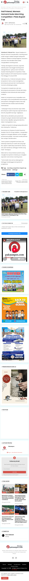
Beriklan (24, 564)
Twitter (17, 174)
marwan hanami (6, 170)
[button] (27, 2)
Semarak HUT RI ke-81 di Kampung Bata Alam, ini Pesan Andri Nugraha (7, 519)
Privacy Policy (14, 566)
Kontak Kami (17, 564)
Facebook (11, 174)
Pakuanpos (11, 446)
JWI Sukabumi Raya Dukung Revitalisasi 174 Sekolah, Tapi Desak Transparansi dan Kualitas (20, 498)
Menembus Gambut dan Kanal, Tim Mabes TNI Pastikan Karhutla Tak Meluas (8, 497)
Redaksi (10, 564)
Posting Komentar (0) (14, 233)
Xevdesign (14, 569)
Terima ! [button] (5, 578)
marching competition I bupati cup (16, 168)
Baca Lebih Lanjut (11, 575)
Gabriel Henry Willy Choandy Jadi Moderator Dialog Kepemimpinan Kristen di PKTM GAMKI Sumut (21, 519)
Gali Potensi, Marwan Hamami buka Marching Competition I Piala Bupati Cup (13, 214)
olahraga (8, 7)
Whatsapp (21, 174)
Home (4, 564)
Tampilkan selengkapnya (21, 191)
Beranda (3, 7)
